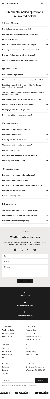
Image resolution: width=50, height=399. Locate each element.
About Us (5, 348)
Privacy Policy (31, 351)
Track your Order (8, 330)
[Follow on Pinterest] (28, 249)
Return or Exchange (9, 333)
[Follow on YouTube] (34, 249)
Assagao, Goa (31, 330)
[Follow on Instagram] (21, 249)
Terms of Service (32, 355)
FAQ (27, 348)
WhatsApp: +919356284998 (35, 370)
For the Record (7, 355)
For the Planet (7, 351)
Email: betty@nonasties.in (35, 367)
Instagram (5, 367)
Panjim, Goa (30, 333)
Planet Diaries (7, 358)
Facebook (5, 370)
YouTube (5, 373)
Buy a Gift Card (7, 336)
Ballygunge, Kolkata (33, 339)
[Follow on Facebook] (15, 249)
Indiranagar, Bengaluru (33, 336)
